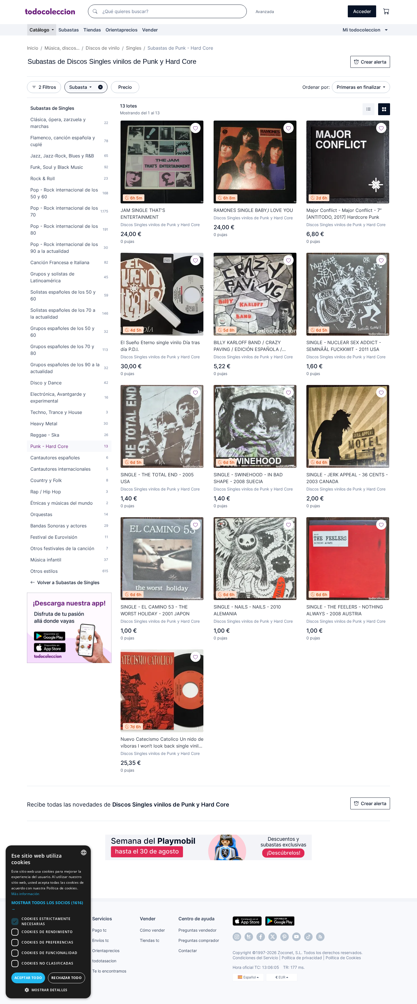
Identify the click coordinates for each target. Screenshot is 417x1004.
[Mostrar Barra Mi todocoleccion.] (386, 29)
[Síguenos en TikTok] (308, 937)
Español (250, 977)
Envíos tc (100, 940)
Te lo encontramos (109, 971)
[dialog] (48, 921)
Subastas (68, 30)
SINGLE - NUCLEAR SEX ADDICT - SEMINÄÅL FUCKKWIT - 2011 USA (343, 346)
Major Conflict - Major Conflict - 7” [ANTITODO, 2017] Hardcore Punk (344, 213)
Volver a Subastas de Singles (68, 582)
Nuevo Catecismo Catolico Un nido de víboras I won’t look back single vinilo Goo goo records (162, 742)
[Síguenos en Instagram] (237, 937)
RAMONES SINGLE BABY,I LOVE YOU (253, 210)
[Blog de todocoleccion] (320, 937)
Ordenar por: (316, 87)
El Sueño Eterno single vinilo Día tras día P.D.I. (160, 346)
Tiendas (92, 30)
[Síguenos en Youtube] (296, 937)
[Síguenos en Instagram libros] (249, 937)
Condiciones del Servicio (255, 957)
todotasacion (104, 960)
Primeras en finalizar (359, 87)
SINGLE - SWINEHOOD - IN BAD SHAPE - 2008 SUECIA (248, 478)
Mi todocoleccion (361, 30)
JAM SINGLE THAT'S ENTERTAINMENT (143, 213)
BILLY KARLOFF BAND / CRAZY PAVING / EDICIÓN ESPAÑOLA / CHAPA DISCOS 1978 (248, 346)
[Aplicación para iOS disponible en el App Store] (247, 920)
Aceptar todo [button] (28, 977)
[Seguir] (195, 128)
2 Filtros (47, 87)
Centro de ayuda (196, 918)
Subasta (78, 87)
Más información (25, 893)
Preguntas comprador (198, 940)
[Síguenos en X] (272, 937)
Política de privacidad (302, 957)
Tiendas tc (149, 940)
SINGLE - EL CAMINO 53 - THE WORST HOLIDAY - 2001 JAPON (155, 610)
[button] (48, 906)
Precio (125, 87)
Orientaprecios (122, 30)
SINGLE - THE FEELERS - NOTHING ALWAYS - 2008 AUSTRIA (344, 610)
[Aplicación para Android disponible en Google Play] (279, 920)
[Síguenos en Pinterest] (284, 937)
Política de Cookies (343, 957)
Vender (150, 30)
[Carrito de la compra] (386, 11)
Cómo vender (152, 930)
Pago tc (99, 930)
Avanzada (265, 11)
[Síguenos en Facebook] (260, 937)
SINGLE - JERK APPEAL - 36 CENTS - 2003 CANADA (347, 478)
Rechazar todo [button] (66, 977)
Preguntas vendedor (197, 930)
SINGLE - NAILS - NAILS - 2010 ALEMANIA (247, 610)
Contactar (187, 950)
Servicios (102, 918)
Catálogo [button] (40, 30)
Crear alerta (373, 62)
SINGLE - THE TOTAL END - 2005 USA (157, 478)
